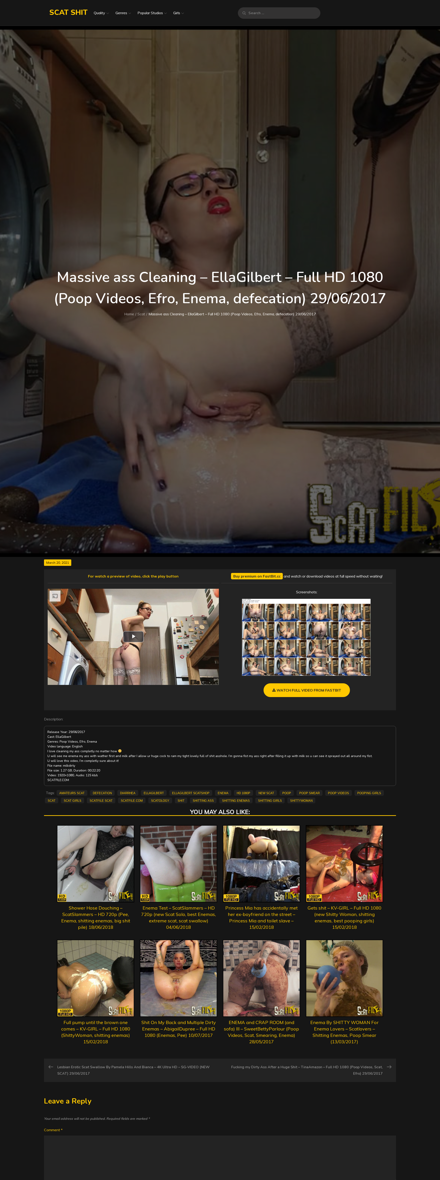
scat (51, 800)
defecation (102, 792)
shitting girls (270, 800)
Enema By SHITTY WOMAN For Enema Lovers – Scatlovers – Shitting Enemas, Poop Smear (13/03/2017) (344, 1031)
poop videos (338, 792)
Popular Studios (150, 13)
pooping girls (369, 792)
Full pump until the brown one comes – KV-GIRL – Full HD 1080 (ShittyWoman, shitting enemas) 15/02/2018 (95, 1031)
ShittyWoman (301, 800)
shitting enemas (236, 800)
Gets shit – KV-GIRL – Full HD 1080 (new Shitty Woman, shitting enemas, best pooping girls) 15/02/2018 (344, 917)
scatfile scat (101, 800)
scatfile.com (132, 800)
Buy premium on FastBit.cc (256, 576)
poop (286, 792)
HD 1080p (243, 792)
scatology (160, 800)
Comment (53, 1130)
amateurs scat (72, 792)
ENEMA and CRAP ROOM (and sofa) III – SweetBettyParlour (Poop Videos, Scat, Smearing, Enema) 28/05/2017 (261, 1031)
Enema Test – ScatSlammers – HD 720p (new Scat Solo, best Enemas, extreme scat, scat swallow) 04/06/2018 (178, 917)
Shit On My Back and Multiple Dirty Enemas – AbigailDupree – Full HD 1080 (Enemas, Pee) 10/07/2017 (178, 1028)
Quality (99, 13)
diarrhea (127, 792)
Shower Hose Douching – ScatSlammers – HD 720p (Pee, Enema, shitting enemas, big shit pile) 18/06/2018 (95, 917)
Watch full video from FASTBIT (308, 690)
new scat (266, 792)
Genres (121, 13)
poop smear (309, 792)
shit (181, 800)
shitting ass (203, 800)
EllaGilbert (154, 792)
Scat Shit (68, 12)
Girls (176, 13)
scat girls (72, 800)
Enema (223, 792)
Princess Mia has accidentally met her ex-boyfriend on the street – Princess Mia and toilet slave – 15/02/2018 (261, 917)
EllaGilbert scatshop (190, 792)
